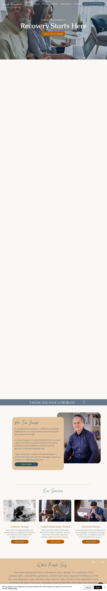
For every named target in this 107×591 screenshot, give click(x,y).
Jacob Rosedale (12, 4)
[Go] (84, 402)
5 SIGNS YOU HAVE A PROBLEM (52, 402)
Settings (88, 587)
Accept (98, 587)
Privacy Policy (12, 588)
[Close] (104, 587)
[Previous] (3, 29)
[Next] (103, 29)
